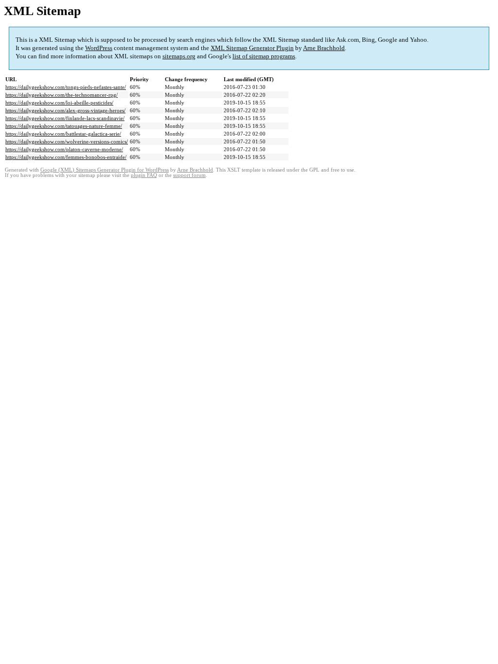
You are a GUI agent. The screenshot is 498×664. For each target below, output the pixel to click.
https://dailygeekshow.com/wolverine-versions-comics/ (66, 141)
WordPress (98, 48)
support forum (189, 175)
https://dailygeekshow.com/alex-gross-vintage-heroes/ (65, 110)
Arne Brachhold (324, 48)
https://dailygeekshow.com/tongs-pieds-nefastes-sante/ (65, 87)
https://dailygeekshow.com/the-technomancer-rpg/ (61, 95)
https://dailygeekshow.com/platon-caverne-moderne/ (64, 149)
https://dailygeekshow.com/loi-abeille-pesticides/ (59, 102)
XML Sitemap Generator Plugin (252, 48)
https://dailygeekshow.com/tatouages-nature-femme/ (63, 126)
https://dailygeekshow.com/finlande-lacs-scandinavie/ (64, 118)
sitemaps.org (179, 56)
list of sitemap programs (263, 56)
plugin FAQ (144, 175)
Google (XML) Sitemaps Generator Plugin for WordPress (104, 170)
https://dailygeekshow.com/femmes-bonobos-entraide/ (65, 157)
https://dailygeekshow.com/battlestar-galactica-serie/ (63, 134)
